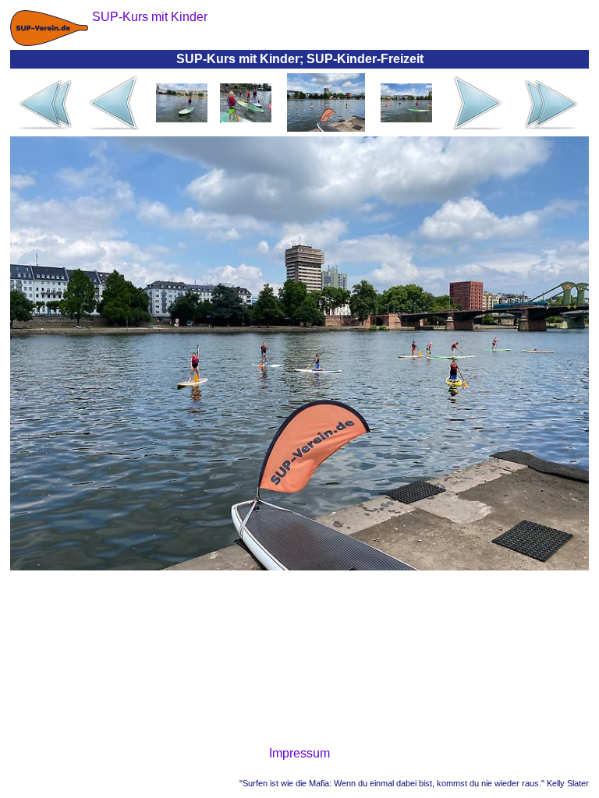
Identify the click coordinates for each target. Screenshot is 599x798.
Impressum (299, 753)
